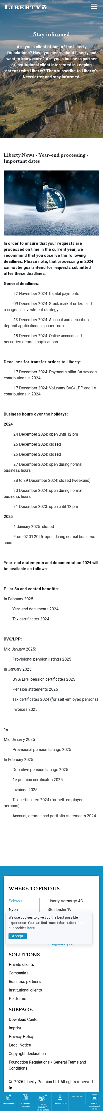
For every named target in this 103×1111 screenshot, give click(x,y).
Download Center (24, 1019)
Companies (18, 973)
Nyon (13, 909)
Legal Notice (20, 1045)
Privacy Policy (21, 1036)
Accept (17, 936)
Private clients (21, 964)
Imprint (15, 1028)
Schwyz (15, 901)
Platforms (17, 998)
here (31, 928)
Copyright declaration (27, 1053)
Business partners (25, 981)
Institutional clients (25, 990)
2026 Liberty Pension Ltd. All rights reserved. (54, 1081)
